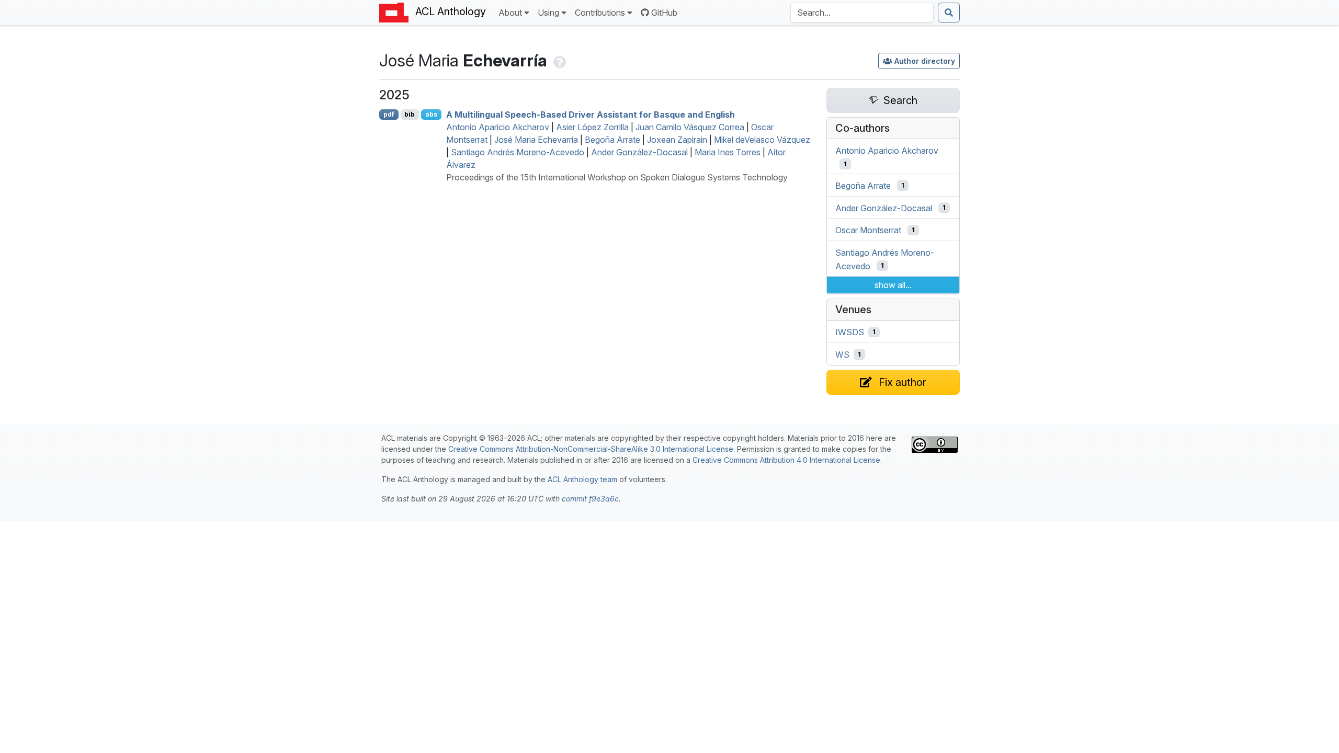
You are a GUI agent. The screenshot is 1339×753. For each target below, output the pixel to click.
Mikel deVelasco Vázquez (762, 139)
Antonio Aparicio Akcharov (497, 127)
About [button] (510, 12)
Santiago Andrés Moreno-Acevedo (517, 152)
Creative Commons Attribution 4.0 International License (786, 459)
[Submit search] (949, 12)
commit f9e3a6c (590, 498)
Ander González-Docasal (639, 152)
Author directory (924, 60)
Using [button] (548, 12)
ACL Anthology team (582, 479)
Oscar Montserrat (868, 230)
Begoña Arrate (612, 139)
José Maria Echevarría (536, 139)
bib (409, 114)
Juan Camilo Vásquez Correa (690, 127)
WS (842, 354)
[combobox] (862, 12)
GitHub (664, 12)
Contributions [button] (600, 12)
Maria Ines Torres (728, 152)
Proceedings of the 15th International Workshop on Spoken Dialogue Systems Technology (617, 177)
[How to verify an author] (558, 60)
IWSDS (849, 332)
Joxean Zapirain (677, 139)
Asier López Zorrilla (592, 127)
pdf (388, 114)
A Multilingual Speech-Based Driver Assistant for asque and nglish (590, 114)
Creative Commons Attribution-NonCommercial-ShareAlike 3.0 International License (590, 448)
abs (431, 114)
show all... (893, 285)
